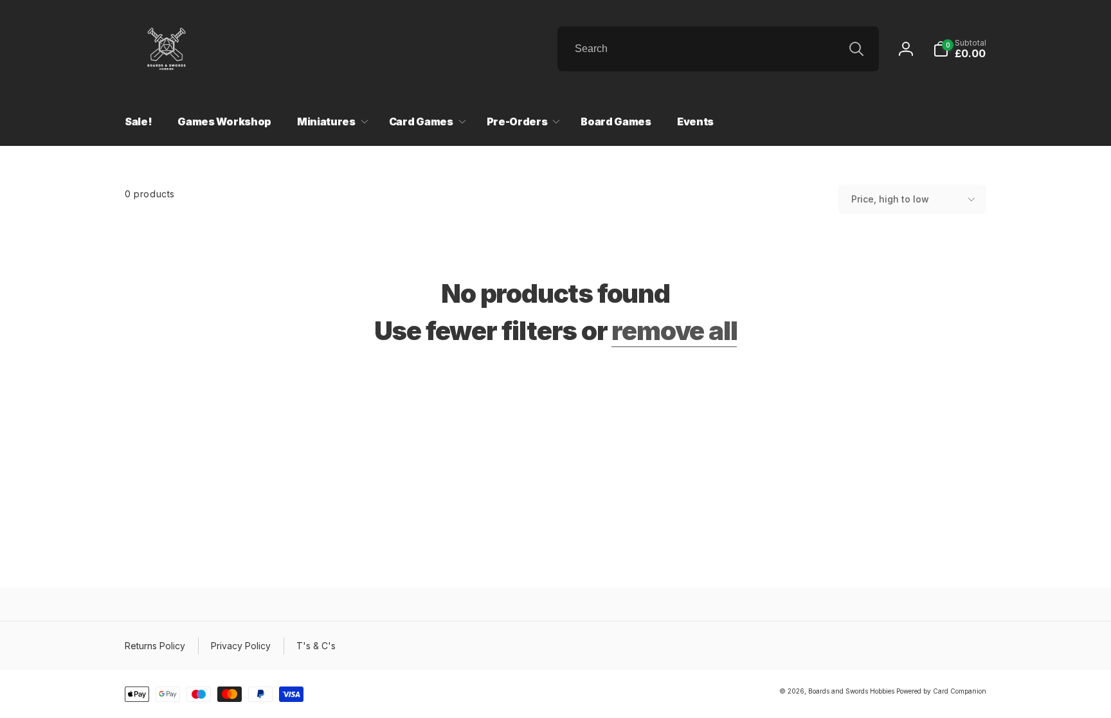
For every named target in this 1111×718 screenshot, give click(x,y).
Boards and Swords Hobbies (851, 691)
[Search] (856, 49)
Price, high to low (890, 198)
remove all (674, 331)
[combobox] (718, 48)
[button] (959, 48)
